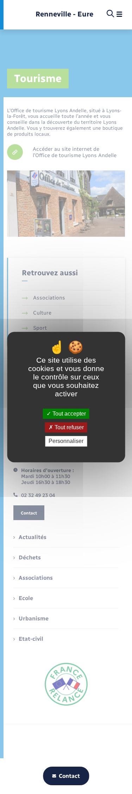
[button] (66, 129)
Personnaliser (66, 441)
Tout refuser (68, 427)
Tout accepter (68, 414)
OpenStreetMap (85, 174)
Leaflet (67, 174)
